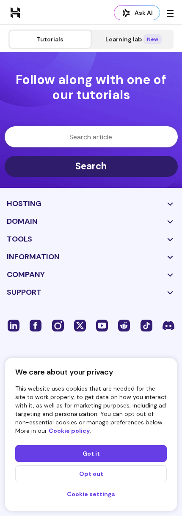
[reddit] (124, 325)
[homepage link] (15, 12)
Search (91, 166)
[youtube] (102, 325)
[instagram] (58, 325)
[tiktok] (146, 325)
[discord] (168, 325)
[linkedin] (13, 325)
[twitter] (80, 325)
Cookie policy (69, 431)
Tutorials (50, 39)
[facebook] (35, 325)
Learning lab (131, 39)
